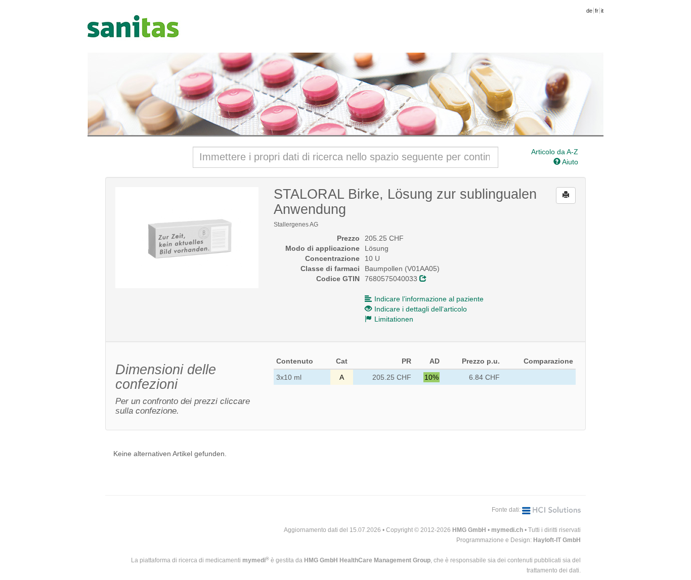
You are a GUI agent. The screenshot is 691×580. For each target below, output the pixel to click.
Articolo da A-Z (554, 152)
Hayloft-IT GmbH (557, 540)
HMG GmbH (469, 529)
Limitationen (393, 319)
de (589, 11)
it (602, 11)
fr (596, 11)
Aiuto (569, 162)
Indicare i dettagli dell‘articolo (420, 309)
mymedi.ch (507, 529)
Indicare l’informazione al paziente (429, 299)
